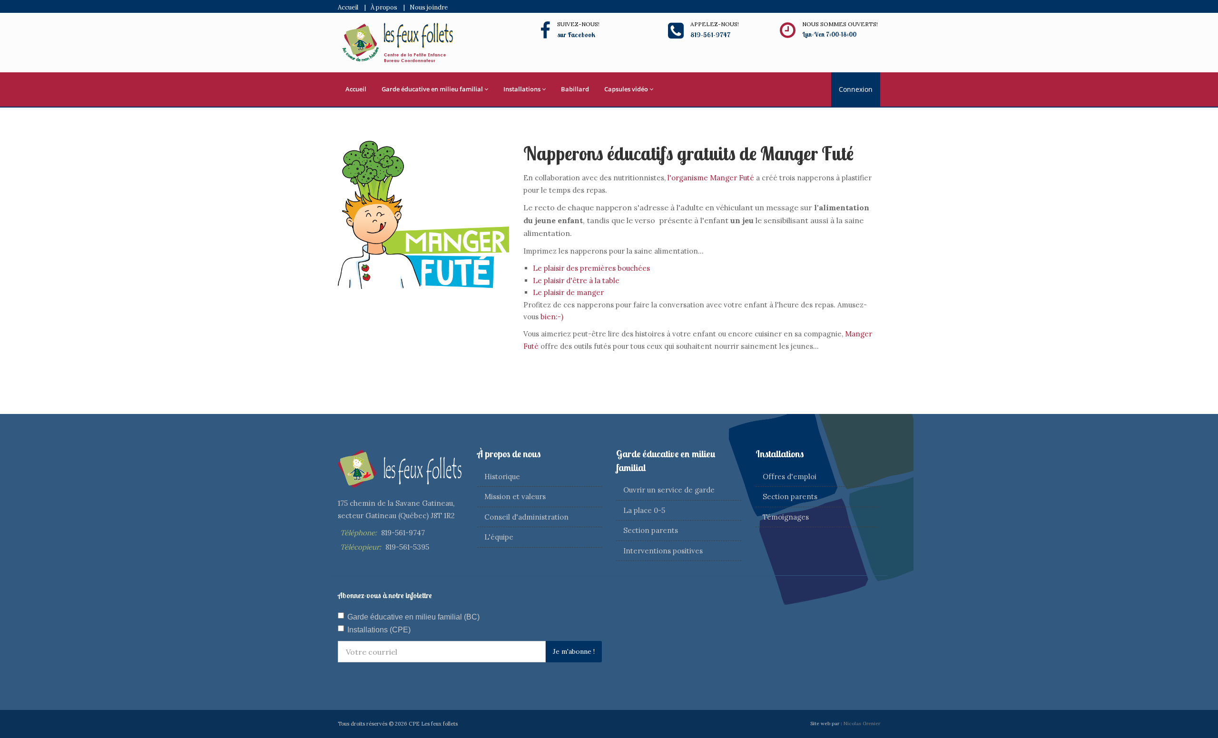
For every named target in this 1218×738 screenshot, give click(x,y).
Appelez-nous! (714, 24)
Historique (502, 476)
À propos (384, 7)
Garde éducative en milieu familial (432, 89)
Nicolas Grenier (862, 723)
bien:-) (551, 316)
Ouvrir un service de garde (669, 489)
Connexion (856, 89)
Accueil (348, 7)
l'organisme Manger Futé (712, 177)
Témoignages (786, 517)
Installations (521, 89)
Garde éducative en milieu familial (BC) (413, 617)
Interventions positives (663, 550)
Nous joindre (429, 7)
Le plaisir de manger (568, 292)
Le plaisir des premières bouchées (591, 268)
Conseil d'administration (526, 517)
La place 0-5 (644, 510)
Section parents (650, 530)
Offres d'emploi (789, 476)
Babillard (575, 89)
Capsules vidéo (626, 89)
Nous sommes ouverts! (840, 24)
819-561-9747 (403, 532)
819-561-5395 (407, 546)
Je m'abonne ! (574, 651)
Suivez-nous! (578, 24)
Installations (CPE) (379, 630)
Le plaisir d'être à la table (576, 280)
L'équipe (498, 536)
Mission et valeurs (515, 496)
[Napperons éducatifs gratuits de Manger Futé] (423, 214)
